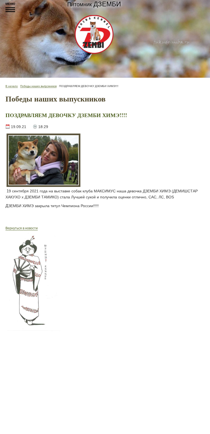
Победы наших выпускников (38, 86)
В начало (11, 86)
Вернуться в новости (21, 228)
